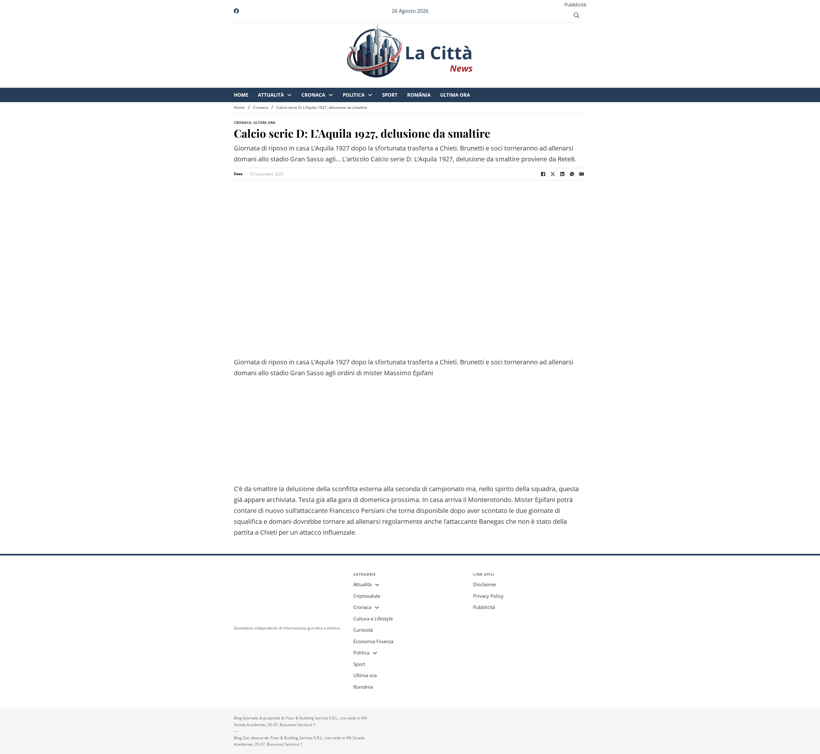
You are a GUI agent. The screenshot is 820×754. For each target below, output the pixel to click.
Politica (407, 83)
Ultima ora (508, 83)
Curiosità (363, 630)
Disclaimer (484, 584)
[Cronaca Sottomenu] (384, 83)
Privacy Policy (488, 596)
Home (294, 83)
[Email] (581, 174)
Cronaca (367, 83)
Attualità (324, 83)
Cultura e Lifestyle (373, 618)
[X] (552, 174)
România (472, 83)
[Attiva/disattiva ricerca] (576, 15)
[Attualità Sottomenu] (342, 83)
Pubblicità (575, 4)
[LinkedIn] (562, 174)
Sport (443, 83)
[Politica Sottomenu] (423, 83)
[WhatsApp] (572, 174)
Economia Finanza (373, 641)
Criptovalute (366, 596)
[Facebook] (543, 174)
